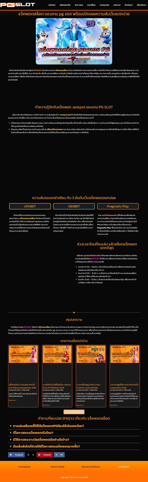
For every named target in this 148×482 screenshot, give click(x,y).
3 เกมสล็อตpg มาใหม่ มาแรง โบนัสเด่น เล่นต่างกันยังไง (88, 386)
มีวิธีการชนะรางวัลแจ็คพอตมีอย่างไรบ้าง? (41, 439)
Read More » (13, 400)
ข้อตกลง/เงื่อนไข (57, 466)
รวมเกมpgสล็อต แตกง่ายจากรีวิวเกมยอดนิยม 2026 (124, 386)
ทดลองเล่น (104, 4)
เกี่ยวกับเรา (141, 4)
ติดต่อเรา (129, 4)
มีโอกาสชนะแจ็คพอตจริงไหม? (33, 432)
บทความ (116, 4)
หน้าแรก (51, 4)
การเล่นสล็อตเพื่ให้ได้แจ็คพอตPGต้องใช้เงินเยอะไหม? (48, 425)
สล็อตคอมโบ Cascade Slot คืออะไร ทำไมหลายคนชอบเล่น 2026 (22, 386)
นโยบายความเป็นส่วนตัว (90, 466)
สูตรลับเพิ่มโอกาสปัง (92, 255)
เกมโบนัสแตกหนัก (109, 215)
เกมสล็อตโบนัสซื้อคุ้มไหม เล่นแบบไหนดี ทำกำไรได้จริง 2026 (57, 386)
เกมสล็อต (91, 4)
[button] (74, 426)
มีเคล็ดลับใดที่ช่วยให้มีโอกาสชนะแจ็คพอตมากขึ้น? (46, 446)
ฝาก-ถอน (79, 4)
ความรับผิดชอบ (24, 466)
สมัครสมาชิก (65, 4)
